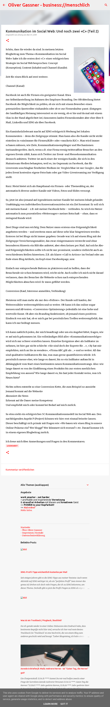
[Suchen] (106, 5)
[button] (7, 41)
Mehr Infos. (26, 510)
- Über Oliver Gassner (31, 530)
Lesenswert (12, 446)
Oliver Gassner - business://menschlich (49, 4)
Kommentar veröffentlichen (20, 469)
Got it (64, 704)
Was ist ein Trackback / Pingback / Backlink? (41, 620)
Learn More (50, 704)
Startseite (25, 527)
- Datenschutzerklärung (33, 535)
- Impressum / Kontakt (32, 532)
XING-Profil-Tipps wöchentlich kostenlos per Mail (44, 572)
